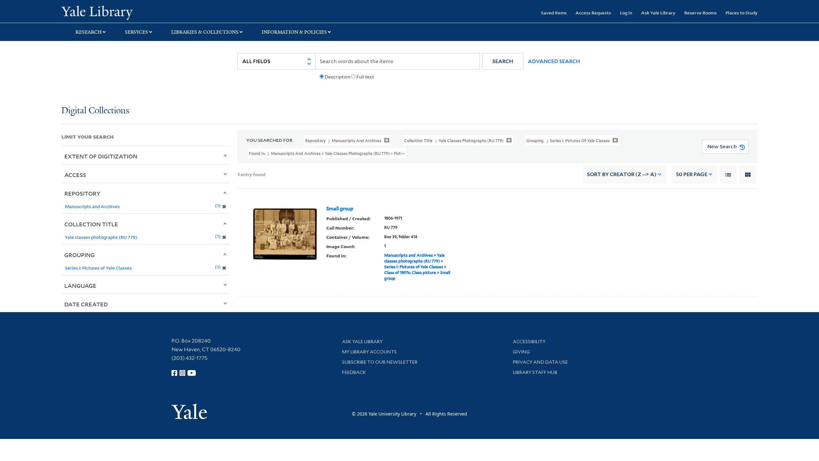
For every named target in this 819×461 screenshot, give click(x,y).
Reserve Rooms (700, 13)
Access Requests (593, 13)
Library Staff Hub (535, 372)
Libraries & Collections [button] (205, 32)
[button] (502, 61)
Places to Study (742, 13)
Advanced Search (554, 61)
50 (691, 174)
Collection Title (91, 224)
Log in (626, 13)
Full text (365, 76)
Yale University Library (113, 12)
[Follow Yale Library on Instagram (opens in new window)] (182, 373)
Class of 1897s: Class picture (410, 272)
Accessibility (529, 341)
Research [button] (89, 32)
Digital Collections (95, 111)
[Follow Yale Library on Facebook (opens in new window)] (174, 373)
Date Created (86, 304)
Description (337, 76)
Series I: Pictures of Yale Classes (413, 266)
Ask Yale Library (658, 13)
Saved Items (554, 13)
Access (75, 175)
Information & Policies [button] (294, 32)
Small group (339, 209)
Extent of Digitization (100, 156)
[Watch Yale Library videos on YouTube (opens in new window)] (191, 373)
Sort (621, 174)
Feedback (354, 372)
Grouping (79, 255)
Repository (82, 193)
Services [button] (136, 32)
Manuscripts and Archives (408, 255)
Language (80, 285)
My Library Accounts (369, 351)
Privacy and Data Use (540, 362)
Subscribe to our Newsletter (379, 362)
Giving (521, 351)
